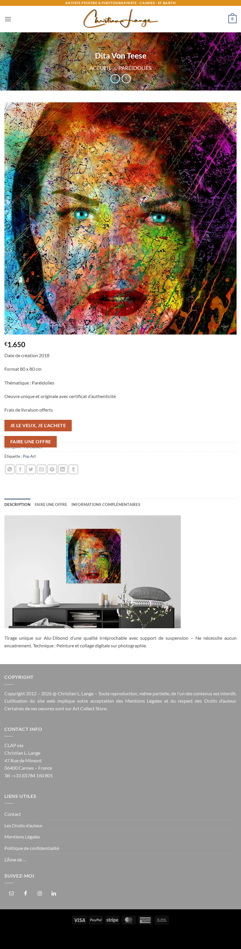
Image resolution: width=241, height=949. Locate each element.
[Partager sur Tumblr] (73, 469)
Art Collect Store (89, 708)
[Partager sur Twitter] (31, 469)
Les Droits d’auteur (23, 825)
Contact (12, 814)
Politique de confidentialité (31, 848)
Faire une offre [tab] (51, 504)
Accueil (100, 68)
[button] (7, 19)
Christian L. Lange (76, 693)
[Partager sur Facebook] (20, 469)
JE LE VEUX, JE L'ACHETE (38, 425)
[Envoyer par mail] (41, 469)
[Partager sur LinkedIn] (63, 469)
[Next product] (115, 78)
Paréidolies (135, 68)
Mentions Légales (143, 701)
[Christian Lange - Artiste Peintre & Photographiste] (120, 19)
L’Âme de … (15, 859)
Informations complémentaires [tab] (105, 504)
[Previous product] (126, 78)
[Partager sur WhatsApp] (10, 469)
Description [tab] (17, 504)
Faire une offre (30, 441)
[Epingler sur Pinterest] (52, 469)
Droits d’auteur (220, 701)
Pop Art (29, 456)
